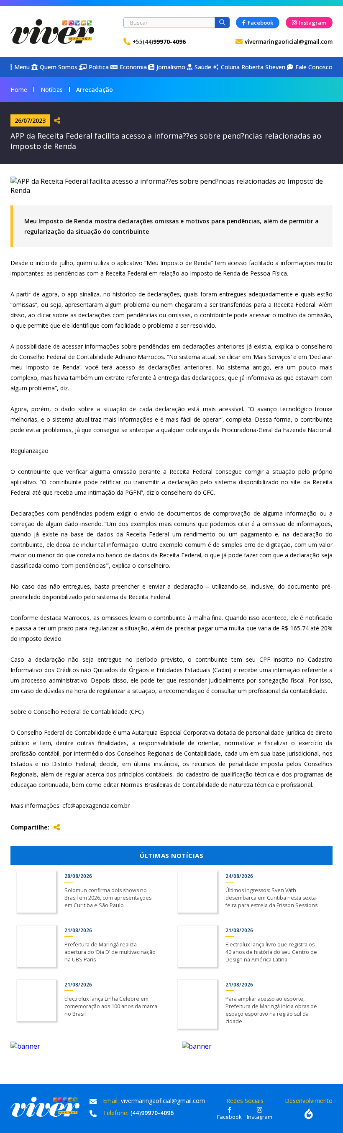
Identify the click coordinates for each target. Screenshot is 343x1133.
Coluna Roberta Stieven (248, 67)
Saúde (203, 67)
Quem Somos (58, 67)
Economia (133, 67)
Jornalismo (170, 67)
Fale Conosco (314, 67)
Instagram (312, 22)
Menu (22, 67)
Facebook (260, 22)
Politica (99, 67)
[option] (85, 1046)
